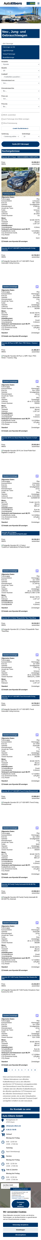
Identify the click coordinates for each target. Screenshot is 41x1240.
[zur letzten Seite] (35, 1070)
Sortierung (4, 134)
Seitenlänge (26, 134)
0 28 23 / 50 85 (11, 1129)
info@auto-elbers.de (13, 1126)
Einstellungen (20, 1230)
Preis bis (4, 104)
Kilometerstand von (7, 80)
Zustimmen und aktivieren (20, 1204)
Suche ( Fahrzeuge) (20, 144)
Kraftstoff (4, 74)
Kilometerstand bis (7, 88)
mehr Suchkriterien (20, 128)
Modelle (4, 68)
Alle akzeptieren (20, 1235)
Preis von (4, 96)
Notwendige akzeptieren (20, 1225)
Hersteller (4, 61)
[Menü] (38, 3)
